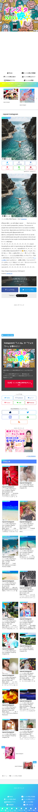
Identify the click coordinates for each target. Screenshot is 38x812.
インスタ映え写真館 (8, 335)
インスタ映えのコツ (29, 799)
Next (37, 99)
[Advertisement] (19, 51)
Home (11, 796)
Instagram (24, 219)
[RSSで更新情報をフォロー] (19, 422)
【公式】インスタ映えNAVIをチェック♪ (19, 384)
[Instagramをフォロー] (10, 417)
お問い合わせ (29, 804)
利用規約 (11, 804)
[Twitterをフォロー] (27, 412)
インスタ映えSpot (10, 799)
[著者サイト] (10, 412)
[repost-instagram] (19, 217)
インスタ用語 (29, 802)
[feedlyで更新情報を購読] (27, 417)
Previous (1, 99)
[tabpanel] (11, 98)
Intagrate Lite (9, 273)
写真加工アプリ (10, 802)
